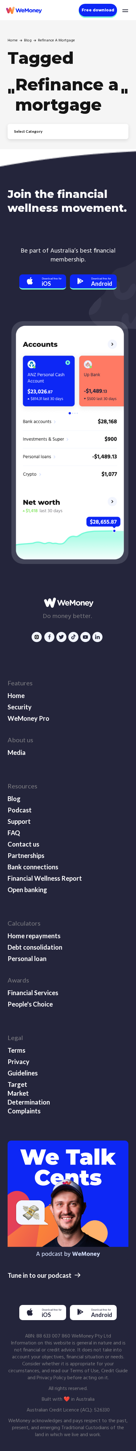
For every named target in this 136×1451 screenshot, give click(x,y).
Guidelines (23, 1073)
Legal (15, 1037)
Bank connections (33, 867)
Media (17, 752)
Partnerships (26, 855)
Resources (22, 786)
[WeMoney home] (23, 10)
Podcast (20, 810)
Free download (98, 10)
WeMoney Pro (28, 718)
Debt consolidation (35, 947)
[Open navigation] (124, 10)
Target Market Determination (28, 1093)
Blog (28, 40)
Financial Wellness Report (45, 878)
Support (19, 821)
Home (13, 40)
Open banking (27, 889)
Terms (16, 1050)
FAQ (14, 832)
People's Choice (30, 1004)
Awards (18, 980)
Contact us (23, 844)
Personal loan (27, 958)
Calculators (24, 923)
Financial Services (33, 992)
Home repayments (34, 936)
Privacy (18, 1061)
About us (20, 740)
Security (20, 707)
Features (20, 683)
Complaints (24, 1111)
